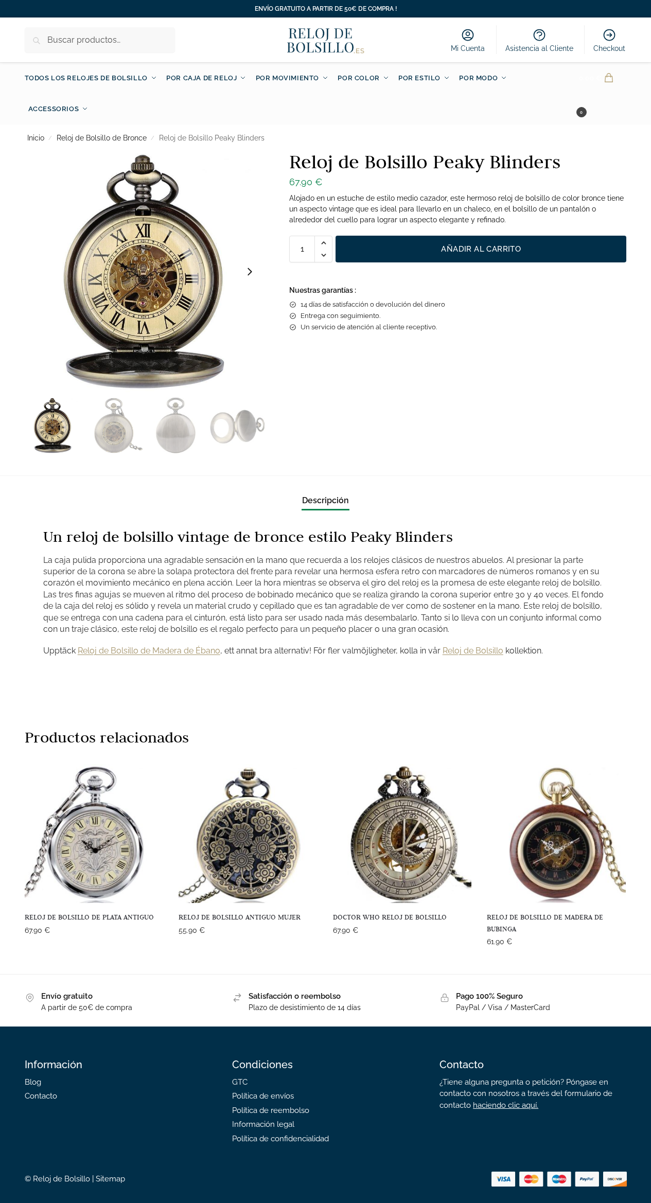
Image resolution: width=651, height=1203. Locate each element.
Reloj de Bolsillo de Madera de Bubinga (545, 922)
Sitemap (110, 1178)
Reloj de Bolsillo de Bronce (102, 138)
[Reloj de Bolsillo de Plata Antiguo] (94, 833)
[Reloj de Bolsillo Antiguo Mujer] (248, 833)
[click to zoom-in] (145, 271)
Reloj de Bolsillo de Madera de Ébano (149, 651)
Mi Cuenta (468, 48)
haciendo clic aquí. (505, 1105)
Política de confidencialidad (280, 1138)
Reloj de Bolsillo (473, 651)
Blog (33, 1082)
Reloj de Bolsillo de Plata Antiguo (89, 917)
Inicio (35, 138)
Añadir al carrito (481, 249)
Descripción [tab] (325, 500)
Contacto (41, 1096)
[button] (603, 94)
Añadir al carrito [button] (93, 952)
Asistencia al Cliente (539, 48)
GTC (240, 1082)
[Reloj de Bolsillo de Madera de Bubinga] (556, 833)
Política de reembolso (270, 1110)
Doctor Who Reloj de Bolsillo (390, 917)
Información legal (263, 1124)
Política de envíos (263, 1096)
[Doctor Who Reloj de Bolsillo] (402, 833)
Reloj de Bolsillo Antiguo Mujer (240, 917)
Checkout (609, 48)
